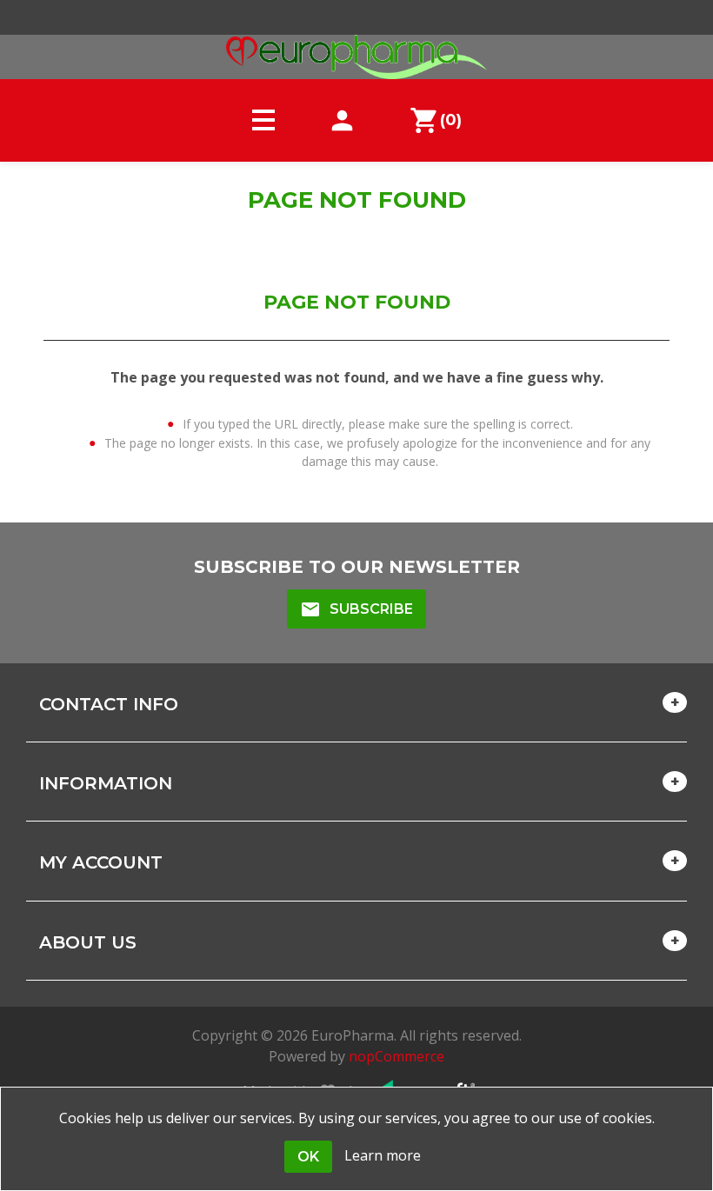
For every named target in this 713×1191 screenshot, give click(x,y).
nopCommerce (396, 1056)
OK (308, 1156)
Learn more (382, 1155)
